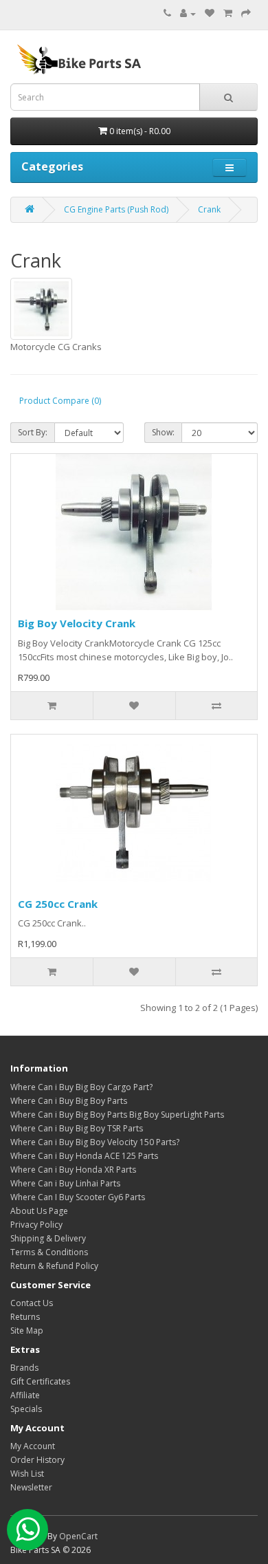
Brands (24, 1367)
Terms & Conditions (49, 1252)
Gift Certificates (40, 1381)
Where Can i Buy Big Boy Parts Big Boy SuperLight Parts (117, 1114)
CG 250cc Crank (58, 904)
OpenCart (78, 1536)
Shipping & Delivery (48, 1238)
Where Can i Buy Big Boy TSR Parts (76, 1128)
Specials (26, 1409)
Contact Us (31, 1303)
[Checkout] (246, 13)
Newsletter (31, 1487)
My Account (32, 1446)
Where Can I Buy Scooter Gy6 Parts (77, 1197)
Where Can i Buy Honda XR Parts (73, 1169)
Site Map (26, 1330)
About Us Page (39, 1211)
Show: (163, 432)
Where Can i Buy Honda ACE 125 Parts (84, 1156)
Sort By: (32, 432)
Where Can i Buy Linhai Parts (65, 1183)
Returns (25, 1317)
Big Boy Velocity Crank (76, 623)
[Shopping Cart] (227, 13)
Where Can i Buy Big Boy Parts (68, 1101)
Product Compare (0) (60, 400)
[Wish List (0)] (209, 13)
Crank (209, 209)
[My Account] (188, 13)
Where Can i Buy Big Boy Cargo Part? (81, 1087)
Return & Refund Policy (54, 1266)
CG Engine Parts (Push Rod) (116, 209)
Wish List (27, 1473)
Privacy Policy (36, 1224)
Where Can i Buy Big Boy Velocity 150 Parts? (94, 1142)
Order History (37, 1460)
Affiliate (25, 1395)
